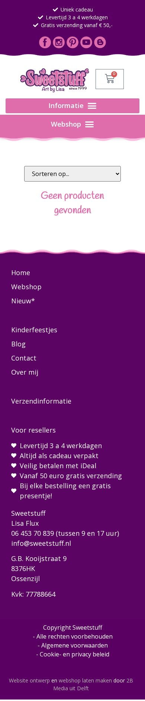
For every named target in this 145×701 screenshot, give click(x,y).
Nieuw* (23, 300)
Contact (23, 357)
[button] (72, 105)
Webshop (26, 286)
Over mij (24, 372)
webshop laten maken (85, 680)
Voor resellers (33, 430)
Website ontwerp (29, 680)
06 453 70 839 (32, 533)
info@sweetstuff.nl (41, 543)
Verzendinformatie (41, 401)
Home (20, 272)
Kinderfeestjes (34, 329)
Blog (18, 343)
